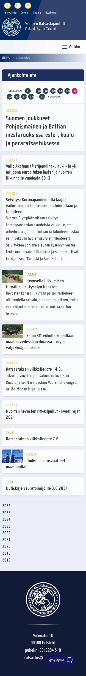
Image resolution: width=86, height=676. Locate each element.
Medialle (37, 12)
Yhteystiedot (10, 12)
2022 (6, 533)
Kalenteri (24, 12)
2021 (6, 539)
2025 (6, 512)
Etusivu (6, 57)
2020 (6, 546)
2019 (6, 553)
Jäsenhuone (50, 12)
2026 (6, 506)
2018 (6, 560)
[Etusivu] (11, 26)
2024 (6, 519)
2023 (6, 526)
